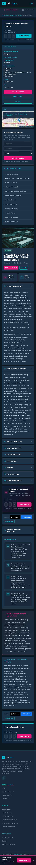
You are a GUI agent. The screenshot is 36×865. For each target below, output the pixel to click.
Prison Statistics (7, 795)
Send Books (29, 10)
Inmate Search (6, 813)
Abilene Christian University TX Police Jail (17, 178)
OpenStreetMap (29, 126)
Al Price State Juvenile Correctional (15, 191)
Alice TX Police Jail (10, 213)
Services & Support (8, 792)
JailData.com (18, 854)
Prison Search (6, 809)
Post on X (16, 517)
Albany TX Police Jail (11, 204)
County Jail (13, 15)
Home (4, 788)
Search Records (18, 158)
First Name (5, 31)
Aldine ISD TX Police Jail (12, 208)
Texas (20, 15)
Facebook (27, 517)
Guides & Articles (7, 816)
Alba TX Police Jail (10, 200)
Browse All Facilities (8, 827)
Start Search (23, 36)
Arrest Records (12, 10)
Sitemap (4, 841)
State (13, 32)
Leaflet (22, 126)
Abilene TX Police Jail (11, 183)
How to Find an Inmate (9, 820)
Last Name (9, 31)
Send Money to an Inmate (10, 823)
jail (10, 3)
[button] (19, 120)
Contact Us (5, 799)
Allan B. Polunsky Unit (11, 222)
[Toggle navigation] (32, 3)
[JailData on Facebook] (3, 778)
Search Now (24, 504)
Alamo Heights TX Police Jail (13, 196)
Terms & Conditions (8, 844)
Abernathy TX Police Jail (12, 174)
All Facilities (5, 15)
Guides (23, 267)
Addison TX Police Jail (11, 187)
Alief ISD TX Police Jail (11, 217)
